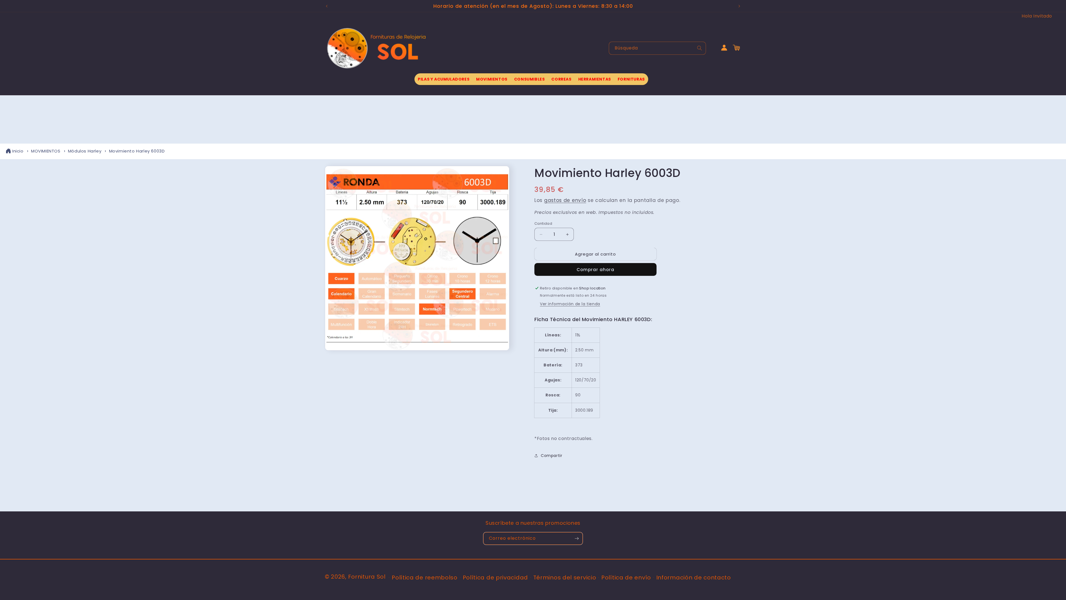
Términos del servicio (564, 577)
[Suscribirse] (576, 538)
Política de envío (626, 577)
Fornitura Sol (367, 577)
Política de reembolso (424, 577)
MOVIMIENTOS (46, 151)
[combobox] (657, 48)
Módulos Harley (84, 151)
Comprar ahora (595, 269)
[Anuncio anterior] (327, 6)
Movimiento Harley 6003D (137, 151)
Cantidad (543, 223)
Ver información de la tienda (570, 304)
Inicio (18, 151)
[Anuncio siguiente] (739, 6)
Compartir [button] (551, 455)
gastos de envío (565, 200)
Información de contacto (693, 577)
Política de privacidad (495, 577)
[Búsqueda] (699, 48)
